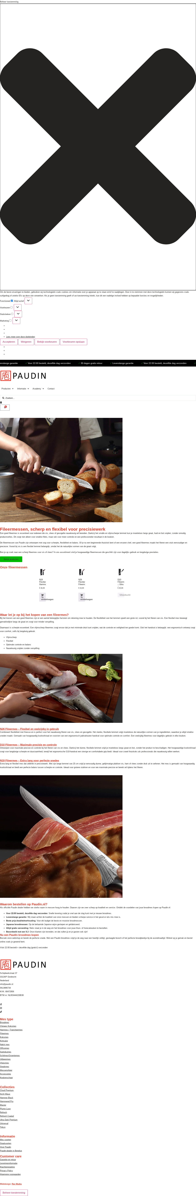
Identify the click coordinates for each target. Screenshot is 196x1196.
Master (3, 1105)
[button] (98, 147)
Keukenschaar (6, 1077)
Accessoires (5, 1074)
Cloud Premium (7, 1090)
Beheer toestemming (14, 1192)
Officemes (4, 1048)
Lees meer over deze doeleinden (20, 337)
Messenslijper (6, 1070)
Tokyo (2, 1127)
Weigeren (26, 341)
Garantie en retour (8, 1159)
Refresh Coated (7, 1116)
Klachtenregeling (7, 1167)
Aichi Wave (5, 1094)
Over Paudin (5, 1147)
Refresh (3, 1112)
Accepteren (9, 341)
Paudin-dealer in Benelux (11, 1151)
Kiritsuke (4, 1041)
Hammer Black (6, 1098)
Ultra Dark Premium (8, 1120)
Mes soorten (5, 1140)
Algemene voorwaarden (10, 1174)
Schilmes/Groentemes (10, 1055)
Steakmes (4, 1066)
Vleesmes (4, 1063)
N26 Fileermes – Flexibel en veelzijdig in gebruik (29, 729)
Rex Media (17, 1184)
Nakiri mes (4, 1044)
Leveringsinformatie (8, 1163)
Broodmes (4, 1022)
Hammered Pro (6, 1101)
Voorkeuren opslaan (74, 341)
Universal (4, 1123)
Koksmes (4, 1037)
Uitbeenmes (5, 1059)
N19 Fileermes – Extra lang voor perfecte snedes (29, 760)
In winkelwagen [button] (43, 598)
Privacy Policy (6, 1170)
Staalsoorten (5, 1143)
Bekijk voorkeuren (47, 341)
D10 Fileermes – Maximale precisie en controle (28, 744)
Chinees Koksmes (8, 1026)
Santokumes (5, 1052)
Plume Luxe (5, 1109)
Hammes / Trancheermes (11, 1030)
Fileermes (4, 1033)
